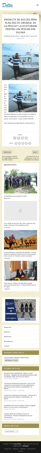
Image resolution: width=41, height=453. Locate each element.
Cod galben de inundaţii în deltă (15, 196)
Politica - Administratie (18, 419)
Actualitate (15, 378)
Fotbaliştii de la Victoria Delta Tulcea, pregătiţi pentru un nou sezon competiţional (19, 406)
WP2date (26, 446)
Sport (13, 409)
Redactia (7, 332)
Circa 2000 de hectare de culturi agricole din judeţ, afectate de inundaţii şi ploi (19, 224)
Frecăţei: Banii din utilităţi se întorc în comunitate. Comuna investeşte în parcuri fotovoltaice (18, 415)
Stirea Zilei (34, 36)
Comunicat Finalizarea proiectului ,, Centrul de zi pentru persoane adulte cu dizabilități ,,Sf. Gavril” (20, 397)
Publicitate (7, 336)
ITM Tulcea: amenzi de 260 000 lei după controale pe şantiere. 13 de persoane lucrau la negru (20, 285)
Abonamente (8, 341)
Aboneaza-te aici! (11, 360)
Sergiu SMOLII (15, 36)
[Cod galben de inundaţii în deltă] (20, 181)
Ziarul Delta (17, 444)
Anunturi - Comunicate (18, 390)
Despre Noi (7, 327)
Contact (6, 346)
